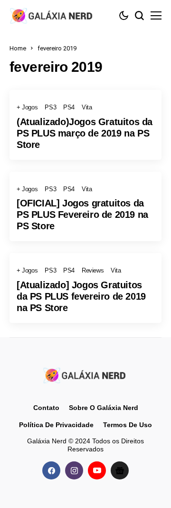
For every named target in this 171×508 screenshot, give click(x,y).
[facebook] (51, 470)
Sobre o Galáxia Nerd (103, 407)
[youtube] (97, 470)
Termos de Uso (127, 425)
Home (18, 48)
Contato (46, 407)
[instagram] (74, 470)
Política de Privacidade (56, 425)
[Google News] (120, 470)
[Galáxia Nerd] (52, 15)
